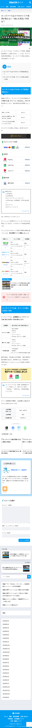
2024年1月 (6, 683)
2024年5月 (6, 669)
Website (5, 491)
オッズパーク (25, 211)
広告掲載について (19, 718)
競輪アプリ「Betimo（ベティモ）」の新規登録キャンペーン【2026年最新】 (16, 585)
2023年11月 (6, 690)
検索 (29, 577)
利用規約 (28, 6)
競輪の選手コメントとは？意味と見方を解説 (16, 589)
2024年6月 (6, 666)
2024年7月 (6, 662)
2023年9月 (6, 697)
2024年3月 (6, 676)
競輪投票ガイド (16, 2)
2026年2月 (6, 624)
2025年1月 (6, 641)
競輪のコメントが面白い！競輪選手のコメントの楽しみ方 (16, 600)
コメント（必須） (7, 505)
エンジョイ (5, 273)
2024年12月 (6, 645)
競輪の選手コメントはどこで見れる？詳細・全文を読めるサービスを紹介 (16, 594)
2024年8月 (6, 659)
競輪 (7, 6)
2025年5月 (6, 631)
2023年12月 (6, 687)
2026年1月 (6, 628)
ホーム (2, 6)
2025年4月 (6, 634)
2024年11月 (6, 648)
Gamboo (5, 264)
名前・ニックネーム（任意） (10, 525)
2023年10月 (6, 694)
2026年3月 (6, 621)
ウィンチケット (5, 246)
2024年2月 (6, 680)
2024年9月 (6, 655)
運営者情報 (13, 6)
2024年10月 (6, 652)
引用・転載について (16, 721)
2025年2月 (6, 638)
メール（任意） (6, 533)
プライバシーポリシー (16, 724)
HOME (17, 713)
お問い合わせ (21, 6)
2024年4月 (6, 673)
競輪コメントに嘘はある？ (10, 605)
